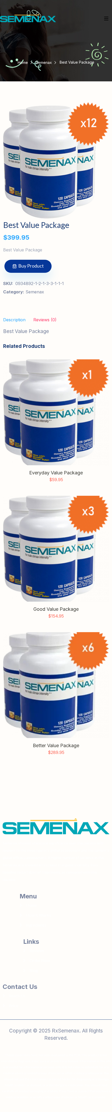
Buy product (31, 266)
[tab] (44, 320)
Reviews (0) (45, 319)
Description (14, 319)
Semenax (44, 62)
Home (23, 62)
